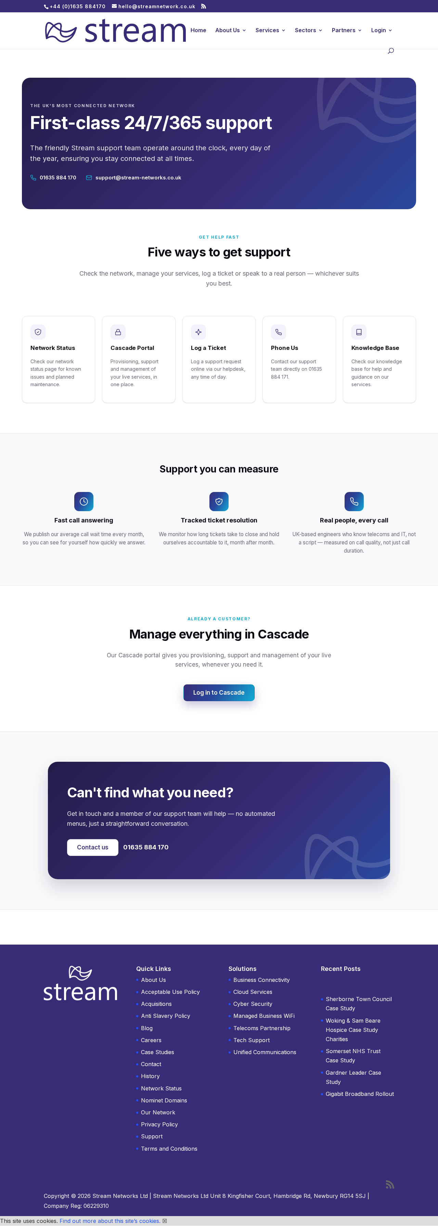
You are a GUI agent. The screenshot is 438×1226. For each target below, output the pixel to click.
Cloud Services (252, 991)
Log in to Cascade (219, 692)
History (150, 1076)
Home (198, 31)
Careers (151, 1040)
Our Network (158, 1112)
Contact (151, 1064)
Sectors (305, 31)
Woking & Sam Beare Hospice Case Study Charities (353, 1029)
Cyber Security (252, 1003)
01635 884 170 (146, 847)
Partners (344, 31)
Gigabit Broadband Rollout (360, 1093)
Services (267, 31)
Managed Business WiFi (264, 1015)
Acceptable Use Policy (170, 991)
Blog (147, 1028)
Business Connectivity (261, 979)
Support (152, 1136)
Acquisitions (156, 1003)
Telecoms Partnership (262, 1028)
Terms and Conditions (169, 1148)
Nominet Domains (164, 1100)
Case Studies (157, 1052)
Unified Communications (264, 1052)
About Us (227, 31)
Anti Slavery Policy (165, 1015)
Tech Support (251, 1040)
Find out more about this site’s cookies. (110, 1220)
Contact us (92, 847)
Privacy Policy (159, 1124)
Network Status (161, 1088)
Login (378, 31)
